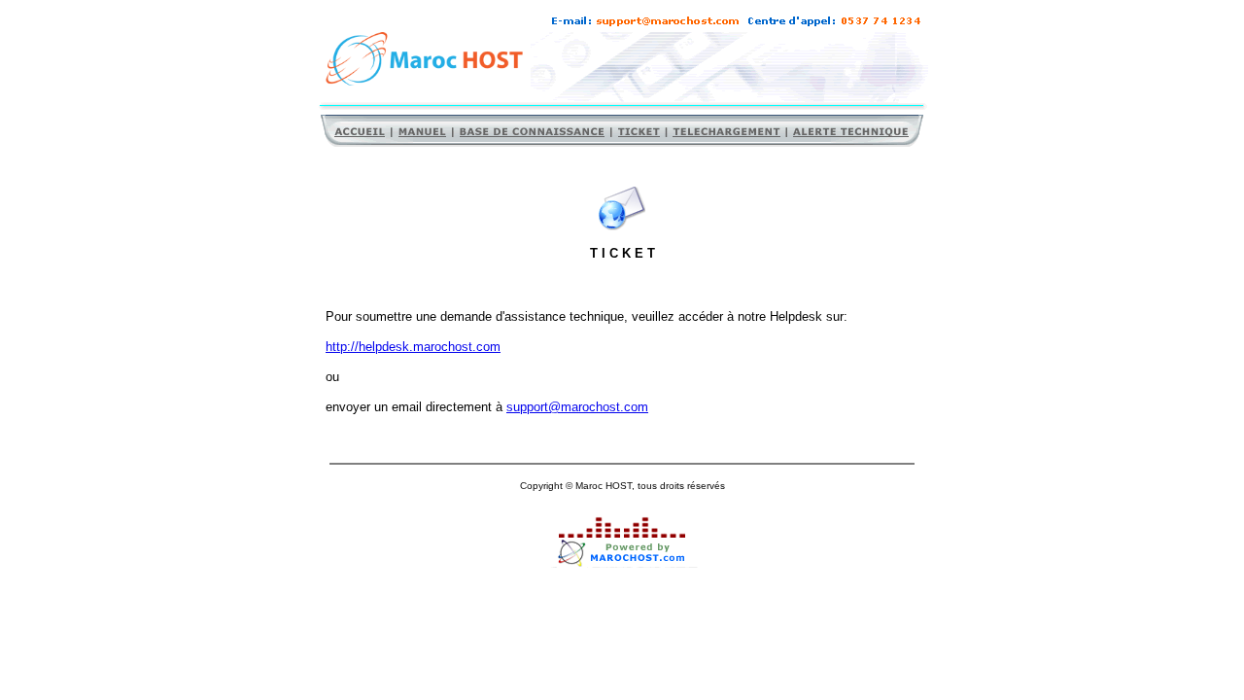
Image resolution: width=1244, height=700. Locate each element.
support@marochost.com (577, 407)
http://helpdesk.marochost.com (413, 346)
